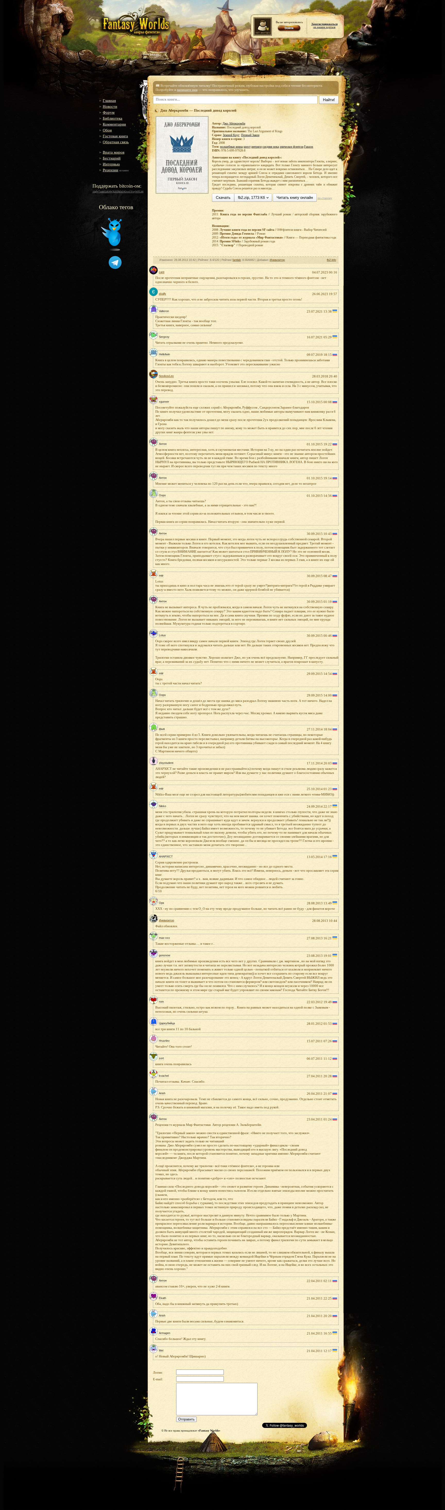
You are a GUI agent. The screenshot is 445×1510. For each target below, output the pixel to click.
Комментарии (114, 124)
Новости (110, 106)
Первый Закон (250, 135)
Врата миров (113, 152)
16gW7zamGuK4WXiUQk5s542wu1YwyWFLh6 (117, 191)
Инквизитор (277, 259)
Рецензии (110, 170)
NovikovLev (166, 375)
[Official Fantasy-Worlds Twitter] (111, 249)
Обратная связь (116, 142)
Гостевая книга (115, 136)
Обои (107, 130)
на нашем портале (324, 25)
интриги (256, 146)
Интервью (111, 164)
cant (161, 271)
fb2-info (331, 259)
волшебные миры (231, 146)
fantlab (237, 259)
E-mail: (158, 1379)
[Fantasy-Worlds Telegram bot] (115, 267)
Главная (109, 101)
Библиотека (112, 118)
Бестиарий (112, 158)
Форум (109, 112)
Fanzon (308, 146)
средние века (270, 146)
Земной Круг (231, 135)
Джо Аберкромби (233, 123)
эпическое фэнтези (291, 146)
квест (247, 146)
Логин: (158, 1372)
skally (162, 293)
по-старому (325, 198)
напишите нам (187, 90)
